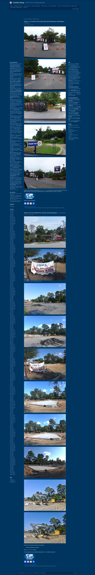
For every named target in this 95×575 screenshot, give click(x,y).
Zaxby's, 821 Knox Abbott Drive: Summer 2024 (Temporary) (40, 213)
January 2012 (12, 416)
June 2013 (11, 396)
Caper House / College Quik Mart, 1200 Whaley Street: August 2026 (15, 196)
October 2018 (12, 321)
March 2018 (12, 329)
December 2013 (12, 389)
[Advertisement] (47, 14)
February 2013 (12, 401)
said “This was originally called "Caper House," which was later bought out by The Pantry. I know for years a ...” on (16, 79)
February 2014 (12, 387)
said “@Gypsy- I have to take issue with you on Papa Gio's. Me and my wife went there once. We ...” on (16, 120)
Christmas (73, 68)
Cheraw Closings (71, 139)
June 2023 (11, 255)
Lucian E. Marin (35, 572)
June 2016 (11, 354)
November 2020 (12, 291)
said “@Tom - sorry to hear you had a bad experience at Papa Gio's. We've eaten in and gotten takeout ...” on (16, 117)
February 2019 (12, 316)
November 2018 (12, 320)
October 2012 (12, 406)
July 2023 (11, 254)
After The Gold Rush (13, 199)
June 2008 (11, 467)
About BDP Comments (14, 189)
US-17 (75, 94)
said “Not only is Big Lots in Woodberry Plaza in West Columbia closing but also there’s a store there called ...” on (16, 170)
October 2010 (12, 434)
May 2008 (11, 468)
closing (11, 205)
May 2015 (11, 369)
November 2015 (12, 362)
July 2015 (11, 367)
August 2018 (12, 323)
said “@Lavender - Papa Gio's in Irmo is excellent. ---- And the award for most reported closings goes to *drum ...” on (16, 124)
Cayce (69, 68)
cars (79, 67)
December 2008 (12, 460)
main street (76, 82)
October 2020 (12, 293)
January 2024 (12, 247)
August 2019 (12, 309)
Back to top (76, 572)
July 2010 (11, 438)
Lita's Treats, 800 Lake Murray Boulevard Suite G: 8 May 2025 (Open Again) (73, 113)
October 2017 (12, 335)
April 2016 (11, 356)
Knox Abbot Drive (30, 549)
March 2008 (12, 471)
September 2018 (13, 322)
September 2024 (13, 237)
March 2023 (12, 258)
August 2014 (12, 380)
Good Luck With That (35, 6)
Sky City (69, 136)
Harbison (74, 78)
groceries (78, 77)
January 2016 (12, 360)
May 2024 (11, 242)
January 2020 (12, 303)
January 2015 (12, 374)
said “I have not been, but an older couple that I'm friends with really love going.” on (16, 174)
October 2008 (12, 462)
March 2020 (12, 301)
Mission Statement (52, 6)
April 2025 (11, 229)
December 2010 (12, 432)
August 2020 (12, 295)
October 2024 (12, 236)
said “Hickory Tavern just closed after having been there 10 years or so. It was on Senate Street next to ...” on (16, 128)
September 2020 (13, 294)
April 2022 (11, 271)
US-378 (60, 207)
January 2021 (12, 289)
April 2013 (11, 399)
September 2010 (13, 435)
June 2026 (11, 212)
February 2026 (12, 217)
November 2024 (12, 235)
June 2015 (11, 368)
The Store (25, 7)
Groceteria (70, 132)
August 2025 (12, 224)
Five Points (73, 73)
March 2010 (12, 442)
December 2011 (12, 418)
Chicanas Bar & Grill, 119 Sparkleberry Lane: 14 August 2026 (16, 198)
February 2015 (12, 373)
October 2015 (12, 363)
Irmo (76, 80)
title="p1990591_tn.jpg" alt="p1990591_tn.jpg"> (33, 281)
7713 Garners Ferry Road (33, 207)
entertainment (78, 72)
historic (70, 80)
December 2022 (12, 262)
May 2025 (11, 228)
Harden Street (74, 79)
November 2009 (12, 447)
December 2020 (12, 290)
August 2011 (12, 422)
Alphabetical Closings (18, 6)
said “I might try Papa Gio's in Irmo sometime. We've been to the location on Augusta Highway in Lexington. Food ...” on (16, 113)
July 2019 (11, 310)
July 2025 (11, 225)
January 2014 (12, 388)
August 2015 (12, 366)
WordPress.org (12, 482)
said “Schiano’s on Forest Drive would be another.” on (16, 141)
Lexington (70, 82)
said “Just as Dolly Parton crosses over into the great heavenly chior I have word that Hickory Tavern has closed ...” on (16, 132)
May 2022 (11, 270)
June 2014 (11, 382)
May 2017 (11, 341)
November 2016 (12, 348)
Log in (11, 478)
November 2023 (12, 249)
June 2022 (11, 269)
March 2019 (12, 315)
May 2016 (11, 355)
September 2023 (13, 251)
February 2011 (12, 429)
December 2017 (12, 333)
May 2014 (11, 383)
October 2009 (12, 448)
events (69, 73)
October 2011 (12, 420)
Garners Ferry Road (43, 190)
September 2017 (13, 336)
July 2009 (11, 452)
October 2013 (12, 392)
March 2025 (12, 230)
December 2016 (12, 347)
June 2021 (11, 283)
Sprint (45, 552)
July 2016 (11, 353)
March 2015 (12, 372)
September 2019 (13, 308)
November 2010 (12, 433)
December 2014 (12, 375)
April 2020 (11, 300)
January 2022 (12, 275)
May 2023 (11, 256)
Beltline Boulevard (71, 63)
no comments (61, 213)
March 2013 (12, 400)
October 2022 (12, 264)
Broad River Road (73, 64)
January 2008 (12, 473)
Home (11, 6)
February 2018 (12, 330)
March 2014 (12, 386)
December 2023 (12, 248)
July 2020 (11, 296)
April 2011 (11, 427)
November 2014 (12, 376)
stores (73, 90)
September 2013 (13, 393)
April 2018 (11, 328)
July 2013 (11, 395)
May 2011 (11, 426)
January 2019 (12, 317)
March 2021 (12, 287)
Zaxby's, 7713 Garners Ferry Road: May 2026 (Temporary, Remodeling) (44, 21)
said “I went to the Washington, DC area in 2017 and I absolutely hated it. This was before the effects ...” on (16, 178)
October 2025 (12, 222)
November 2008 (12, 461)
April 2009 (11, 455)
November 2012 (12, 405)
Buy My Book (27, 6)
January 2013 (12, 402)
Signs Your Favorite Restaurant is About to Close (68, 6)
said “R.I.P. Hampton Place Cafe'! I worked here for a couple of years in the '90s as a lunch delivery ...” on (16, 70)
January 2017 (12, 346)
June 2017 (11, 340)
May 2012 (11, 412)
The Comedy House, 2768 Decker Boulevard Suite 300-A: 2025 (16, 201)
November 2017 (12, 334)
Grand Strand (74, 77)
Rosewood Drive (71, 88)
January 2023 (12, 261)
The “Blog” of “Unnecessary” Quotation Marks (73, 131)
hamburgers (70, 78)
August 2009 (12, 451)
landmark (79, 80)
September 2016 (13, 350)
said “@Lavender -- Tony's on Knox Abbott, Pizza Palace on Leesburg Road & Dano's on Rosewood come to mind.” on (16, 145)
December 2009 (12, 446)
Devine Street (71, 72)
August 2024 (12, 238)
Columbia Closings (18, 2)
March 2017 (12, 343)
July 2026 (11, 211)
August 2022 (12, 267)
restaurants (50, 207)
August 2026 (12, 210)
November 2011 (12, 419)
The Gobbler (70, 133)
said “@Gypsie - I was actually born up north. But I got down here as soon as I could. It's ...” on (16, 187)
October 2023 (12, 250)
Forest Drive (75, 75)
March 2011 (12, 428)
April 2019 (11, 314)
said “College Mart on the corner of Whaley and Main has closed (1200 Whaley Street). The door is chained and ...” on (16, 154)
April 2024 (11, 243)
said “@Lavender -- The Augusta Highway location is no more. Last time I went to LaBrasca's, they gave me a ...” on (16, 108)
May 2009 (11, 454)
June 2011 (11, 425)
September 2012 (13, 407)
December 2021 (12, 276)
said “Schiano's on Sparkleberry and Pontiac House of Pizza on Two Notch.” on (16, 138)
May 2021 (11, 284)
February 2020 (12, 302)
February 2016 (12, 359)
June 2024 (11, 241)
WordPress (44, 572)
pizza (72, 85)
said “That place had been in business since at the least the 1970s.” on (16, 85)
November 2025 (12, 221)
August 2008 (12, 465)
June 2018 (11, 326)
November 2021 (12, 277)
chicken (39, 207)
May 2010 (11, 440)
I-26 (74, 80)
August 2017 (12, 337)
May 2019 (11, 313)
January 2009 (12, 459)
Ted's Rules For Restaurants (16, 7)
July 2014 (11, 381)
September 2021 (13, 280)
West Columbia (71, 95)
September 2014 (13, 379)
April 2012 (11, 413)
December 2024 (12, 234)
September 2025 (13, 223)
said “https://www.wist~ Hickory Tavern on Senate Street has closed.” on (16, 162)
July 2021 (11, 282)
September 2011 (12, 421)
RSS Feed (75, 8)
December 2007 (12, 474)
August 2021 (12, 281)
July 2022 (11, 268)
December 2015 (12, 361)
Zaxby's (63, 207)
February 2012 (12, 415)
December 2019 (12, 304)
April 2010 (11, 441)
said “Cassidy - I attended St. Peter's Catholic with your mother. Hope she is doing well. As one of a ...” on (16, 89)
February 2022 (12, 274)
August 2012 (12, 408)
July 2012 (11, 409)
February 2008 (12, 472)
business (74, 67)
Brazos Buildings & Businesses (73, 138)
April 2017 (11, 342)
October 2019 (12, 307)
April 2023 (11, 257)
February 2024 (12, 245)
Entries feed (12, 479)
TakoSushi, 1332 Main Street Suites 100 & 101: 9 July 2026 (74, 118)
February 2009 (12, 458)
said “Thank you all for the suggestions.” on (16, 135)
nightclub (74, 83)
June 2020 (11, 297)
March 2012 (12, 414)
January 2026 (12, 218)
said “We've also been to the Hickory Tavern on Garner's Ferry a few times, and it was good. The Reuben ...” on (16, 100)
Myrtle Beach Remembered (73, 137)
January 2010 (12, 445)
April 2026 (11, 215)
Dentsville (75, 71)
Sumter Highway (55, 207)
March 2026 (12, 216)
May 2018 (11, 327)
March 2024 (12, 244)
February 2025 (12, 231)
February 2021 (12, 288)
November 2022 (12, 263)
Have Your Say (44, 6)
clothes (76, 68)
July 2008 (11, 466)
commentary (12, 206)
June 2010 (11, 439)
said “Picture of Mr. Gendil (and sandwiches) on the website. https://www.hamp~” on (16, 65)
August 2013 (12, 394)
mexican (70, 83)
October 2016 (12, 349)
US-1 (73, 94)
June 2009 (11, 453)
